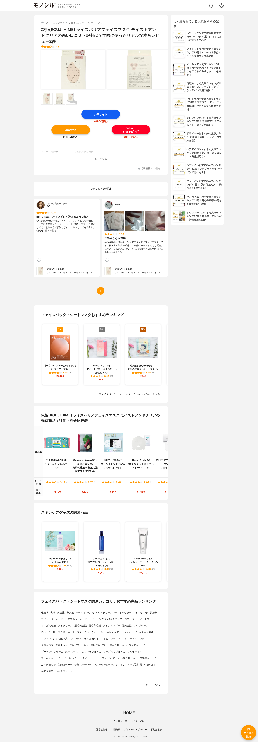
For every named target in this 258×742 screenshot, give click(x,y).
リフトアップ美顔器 (131, 664)
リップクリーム (61, 632)
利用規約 (115, 729)
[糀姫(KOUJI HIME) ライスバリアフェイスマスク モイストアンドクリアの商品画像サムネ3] (71, 99)
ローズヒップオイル (114, 651)
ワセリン (106, 658)
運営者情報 (101, 729)
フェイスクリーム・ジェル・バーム (60, 658)
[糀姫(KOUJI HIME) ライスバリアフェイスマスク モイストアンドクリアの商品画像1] (73, 69)
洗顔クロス (47, 645)
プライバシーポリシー (135, 729)
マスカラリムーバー (79, 619)
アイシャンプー (111, 625)
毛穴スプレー (147, 619)
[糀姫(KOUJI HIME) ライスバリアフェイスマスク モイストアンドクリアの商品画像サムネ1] (47, 99)
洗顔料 (154, 612)
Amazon (70, 130)
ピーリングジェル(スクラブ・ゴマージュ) (115, 619)
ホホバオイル (72, 651)
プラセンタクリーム (52, 651)
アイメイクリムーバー (53, 619)
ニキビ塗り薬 (48, 664)
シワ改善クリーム (147, 658)
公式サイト (100, 114)
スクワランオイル (91, 651)
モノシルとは (137, 720)
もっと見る (101, 159)
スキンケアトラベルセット (84, 638)
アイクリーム (65, 625)
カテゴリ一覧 (120, 720)
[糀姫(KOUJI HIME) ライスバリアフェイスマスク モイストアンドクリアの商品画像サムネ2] (59, 99)
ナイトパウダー (123, 612)
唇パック (46, 632)
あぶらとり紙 (146, 632)
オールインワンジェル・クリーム (94, 612)
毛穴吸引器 (47, 671)
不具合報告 (156, 729)
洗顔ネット (61, 645)
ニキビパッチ (108, 638)
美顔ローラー (65, 664)
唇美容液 (127, 625)
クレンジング (141, 612)
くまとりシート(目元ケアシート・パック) (114, 632)
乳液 (52, 612)
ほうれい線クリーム (124, 658)
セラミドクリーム (136, 645)
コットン (46, 638)
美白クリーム (117, 645)
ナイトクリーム (91, 658)
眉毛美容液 (80, 625)
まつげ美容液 (48, 625)
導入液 (70, 612)
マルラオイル (134, 651)
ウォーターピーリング (105, 664)
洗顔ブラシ (76, 645)
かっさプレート (64, 671)
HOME (129, 712)
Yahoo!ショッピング (131, 130)
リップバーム (141, 625)
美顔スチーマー (83, 664)
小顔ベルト (150, 664)
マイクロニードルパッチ (130, 638)
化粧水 (45, 612)
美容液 (61, 612)
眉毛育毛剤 (95, 625)
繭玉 (86, 645)
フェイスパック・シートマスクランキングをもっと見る (129, 394)
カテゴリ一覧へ (151, 685)
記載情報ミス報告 (150, 168)
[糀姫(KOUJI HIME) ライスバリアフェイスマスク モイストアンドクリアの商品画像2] (139, 69)
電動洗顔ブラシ (99, 645)
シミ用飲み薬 (60, 638)
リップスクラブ (80, 632)
